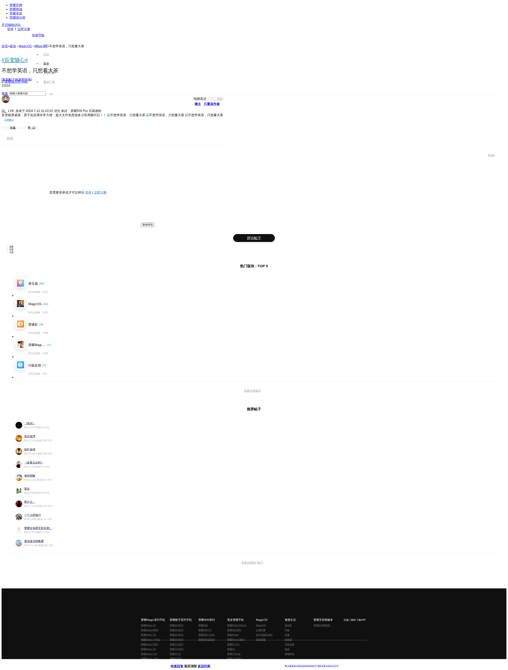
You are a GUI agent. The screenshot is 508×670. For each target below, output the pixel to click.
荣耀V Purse (234, 654)
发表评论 (147, 224)
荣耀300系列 (176, 639)
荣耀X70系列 (234, 658)
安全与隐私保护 (264, 634)
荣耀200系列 (176, 644)
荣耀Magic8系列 (149, 630)
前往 (220, 98)
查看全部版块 (252, 390)
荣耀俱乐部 (17, 17)
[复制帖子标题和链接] (17, 79)
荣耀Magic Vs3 (149, 654)
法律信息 (241, 662)
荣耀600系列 (176, 625)
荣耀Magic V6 (148, 625)
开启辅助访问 (11, 25)
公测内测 (261, 630)
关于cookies (230, 662)
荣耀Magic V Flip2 (150, 639)
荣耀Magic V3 (148, 649)
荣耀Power (233, 634)
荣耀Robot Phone (236, 625)
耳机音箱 (289, 644)
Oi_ (4, 111)
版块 (13, 46)
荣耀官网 (16, 5)
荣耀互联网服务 (322, 625)
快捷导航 (38, 35)
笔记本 (288, 625)
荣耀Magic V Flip (150, 658)
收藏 (13, 127)
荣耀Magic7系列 (149, 644)
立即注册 (23, 29)
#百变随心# (15, 60)
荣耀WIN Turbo (206, 634)
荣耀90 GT (175, 654)
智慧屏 (288, 639)
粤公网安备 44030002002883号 (300, 666)
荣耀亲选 (16, 13)
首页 (46, 45)
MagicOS (25, 46)
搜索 (5, 93)
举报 (10, 138)
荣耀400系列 (176, 634)
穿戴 (287, 634)
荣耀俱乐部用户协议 (181, 662)
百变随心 (9, 120)
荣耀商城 (16, 9)
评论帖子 (254, 238)
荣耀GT (231, 649)
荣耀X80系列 (234, 630)
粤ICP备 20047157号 (328, 666)
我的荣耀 (261, 639)
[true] (51, 94)
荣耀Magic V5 (148, 634)
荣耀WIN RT (205, 630)
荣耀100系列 (176, 649)
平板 (287, 630)
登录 (10, 29)
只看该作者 (212, 104)
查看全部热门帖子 (252, 562)
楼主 (198, 104)
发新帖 (491, 155)
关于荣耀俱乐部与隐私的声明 (207, 662)
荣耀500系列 (176, 630)
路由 (287, 649)
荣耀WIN (203, 625)
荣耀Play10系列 (235, 639)
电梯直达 (200, 98)
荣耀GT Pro (233, 644)
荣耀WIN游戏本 (206, 639)
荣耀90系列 (176, 658)
